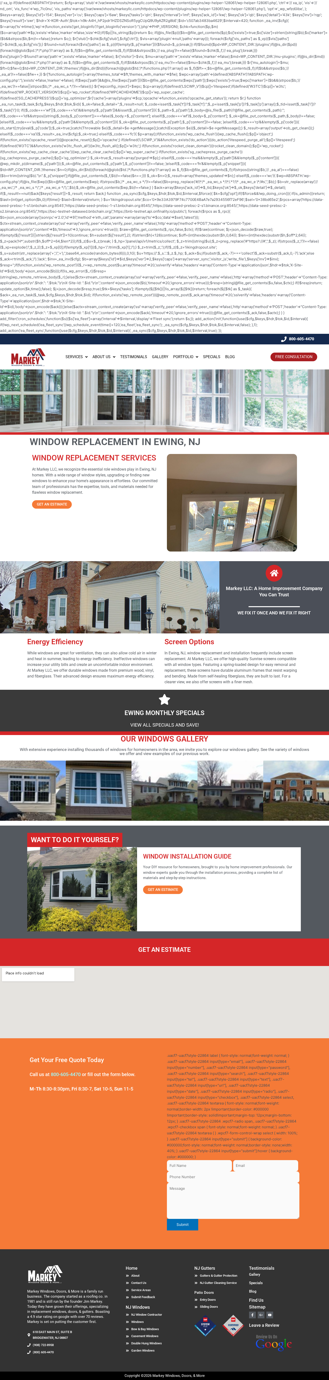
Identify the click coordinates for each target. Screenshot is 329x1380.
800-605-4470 (66, 1074)
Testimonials (261, 1268)
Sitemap (257, 1306)
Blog (253, 1291)
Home (132, 1268)
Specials (256, 1283)
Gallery (254, 1274)
